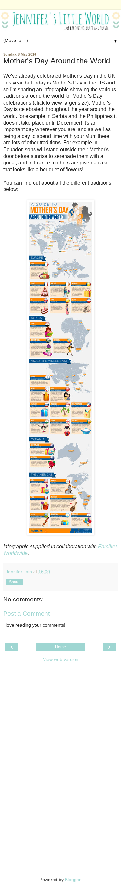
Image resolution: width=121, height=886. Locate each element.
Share (14, 582)
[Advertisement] (60, 706)
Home (60, 647)
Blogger (72, 879)
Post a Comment (26, 613)
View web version (60, 659)
